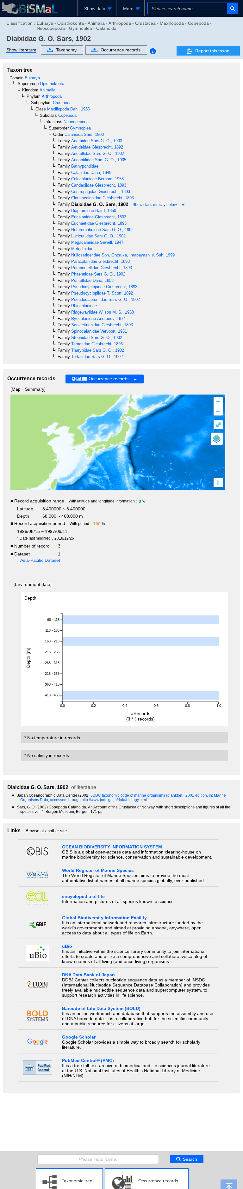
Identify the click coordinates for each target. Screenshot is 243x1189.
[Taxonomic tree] (69, 1170)
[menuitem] (97, 8)
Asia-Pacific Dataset (40, 560)
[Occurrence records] (147, 1170)
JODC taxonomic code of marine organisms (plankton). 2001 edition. (149, 795)
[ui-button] (232, 8)
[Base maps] (217, 439)
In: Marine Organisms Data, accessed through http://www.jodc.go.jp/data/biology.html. (123, 797)
